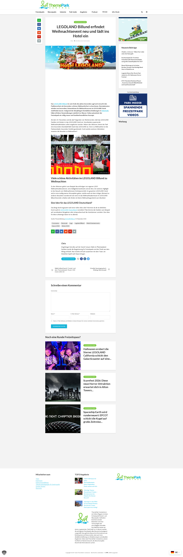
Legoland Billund (79, 223)
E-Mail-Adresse (75, 313)
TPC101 (105, 12)
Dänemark (105, 111)
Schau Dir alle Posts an (68, 259)
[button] (4, 553)
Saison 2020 (56, 226)
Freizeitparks (40, 12)
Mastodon (39, 488)
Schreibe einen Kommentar (82, 41)
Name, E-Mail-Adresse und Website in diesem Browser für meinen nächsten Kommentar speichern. (79, 321)
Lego (71, 223)
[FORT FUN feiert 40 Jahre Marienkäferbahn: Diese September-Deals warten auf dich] (78, 480)
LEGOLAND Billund (60, 104)
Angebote (83, 12)
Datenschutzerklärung (42, 482)
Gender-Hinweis (40, 486)
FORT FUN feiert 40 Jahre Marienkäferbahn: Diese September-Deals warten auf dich (90, 482)
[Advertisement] (80, 86)
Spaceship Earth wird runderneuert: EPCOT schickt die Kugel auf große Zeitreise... (95, 417)
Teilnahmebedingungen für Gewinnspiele (48, 484)
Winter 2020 (65, 226)
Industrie (63, 12)
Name (53, 313)
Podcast (95, 12)
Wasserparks (52, 12)
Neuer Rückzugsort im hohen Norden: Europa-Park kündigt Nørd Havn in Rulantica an (132, 67)
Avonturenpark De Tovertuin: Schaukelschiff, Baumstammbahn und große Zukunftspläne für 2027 (132, 59)
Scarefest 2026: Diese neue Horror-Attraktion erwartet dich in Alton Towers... (96, 385)
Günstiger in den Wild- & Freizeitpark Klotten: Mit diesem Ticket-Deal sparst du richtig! (91, 504)
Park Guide (73, 12)
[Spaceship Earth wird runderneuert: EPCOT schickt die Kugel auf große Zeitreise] (63, 418)
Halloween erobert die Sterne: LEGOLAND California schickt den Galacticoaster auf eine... (97, 353)
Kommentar (54, 290)
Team (37, 479)
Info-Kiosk (115, 12)
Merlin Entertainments (93, 223)
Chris (71, 41)
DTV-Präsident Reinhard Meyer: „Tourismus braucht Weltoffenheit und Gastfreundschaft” (132, 83)
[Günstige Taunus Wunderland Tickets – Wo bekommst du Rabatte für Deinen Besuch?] (78, 492)
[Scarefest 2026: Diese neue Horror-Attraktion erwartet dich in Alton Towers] (63, 387)
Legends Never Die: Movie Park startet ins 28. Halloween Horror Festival (131, 75)
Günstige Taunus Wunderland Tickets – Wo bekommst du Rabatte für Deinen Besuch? (90, 494)
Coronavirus (55, 223)
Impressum (39, 480)
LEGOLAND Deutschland (69, 210)
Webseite (92, 313)
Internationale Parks (80, 22)
